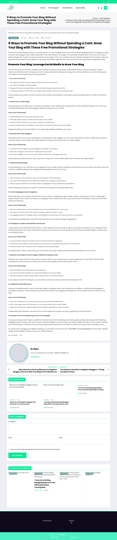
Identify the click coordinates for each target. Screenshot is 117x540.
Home (42, 8)
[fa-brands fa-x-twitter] (101, 2)
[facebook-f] (98, 2)
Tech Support (53, 8)
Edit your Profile (60, 353)
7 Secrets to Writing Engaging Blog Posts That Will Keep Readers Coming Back (90, 389)
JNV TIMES (72, 329)
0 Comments (47, 38)
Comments (11, 422)
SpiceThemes (74, 537)
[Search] (98, 8)
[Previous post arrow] (8, 369)
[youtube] (109, 2)
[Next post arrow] (108, 369)
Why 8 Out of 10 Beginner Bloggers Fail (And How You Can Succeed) (23, 403)
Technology (61, 535)
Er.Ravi (24, 38)
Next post (63, 367)
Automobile (80, 8)
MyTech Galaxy (54, 537)
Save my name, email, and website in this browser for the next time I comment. (35, 449)
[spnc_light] (101, 8)
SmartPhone (67, 8)
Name (10, 438)
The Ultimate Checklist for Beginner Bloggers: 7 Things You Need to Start (82, 370)
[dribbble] (104, 2)
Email (60, 438)
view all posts (35, 356)
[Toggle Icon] (105, 8)
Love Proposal (85, 329)
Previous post (52, 367)
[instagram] (106, 2)
